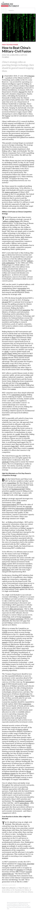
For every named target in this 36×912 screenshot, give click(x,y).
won (16, 456)
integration (22, 288)
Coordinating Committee (24, 801)
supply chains (21, 290)
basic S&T (15, 446)
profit (18, 434)
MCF (22, 237)
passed (4, 642)
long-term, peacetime (26, 864)
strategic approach (9, 176)
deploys (19, 335)
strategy (5, 858)
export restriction (16, 619)
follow (4, 564)
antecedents (24, 803)
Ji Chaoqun (30, 76)
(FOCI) (28, 747)
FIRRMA (11, 650)
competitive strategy (18, 395)
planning (19, 870)
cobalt (6, 351)
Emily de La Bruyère (10, 55)
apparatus (26, 310)
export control (22, 729)
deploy (6, 493)
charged (21, 92)
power (13, 389)
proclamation (24, 164)
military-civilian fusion (11, 221)
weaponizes (18, 135)
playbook (5, 462)
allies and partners (16, 609)
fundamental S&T (18, 489)
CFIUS (5, 632)
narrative (22, 436)
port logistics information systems (17, 356)
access (29, 528)
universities (6, 570)
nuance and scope (11, 192)
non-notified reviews (22, 696)
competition (11, 483)
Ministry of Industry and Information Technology (17, 586)
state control (23, 495)
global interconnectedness (11, 503)
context (31, 448)
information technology (24, 508)
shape (14, 337)
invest (4, 846)
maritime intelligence (10, 365)
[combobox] (19, 10)
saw (3, 255)
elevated (5, 302)
